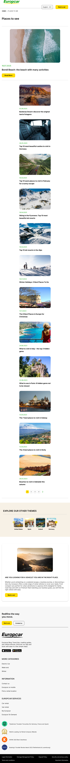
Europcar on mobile (8, 687)
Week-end (5, 667)
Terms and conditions (8, 760)
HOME (4, 11)
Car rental (5, 703)
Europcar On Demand (9, 714)
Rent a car (61, 7)
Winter (4, 671)
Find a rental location (9, 691)
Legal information (7, 757)
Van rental (5, 707)
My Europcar (6, 711)
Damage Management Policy (25, 757)
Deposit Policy (43, 757)
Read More (8, 75)
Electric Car (6, 664)
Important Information (61, 760)
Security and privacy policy (60, 757)
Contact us (18, 623)
